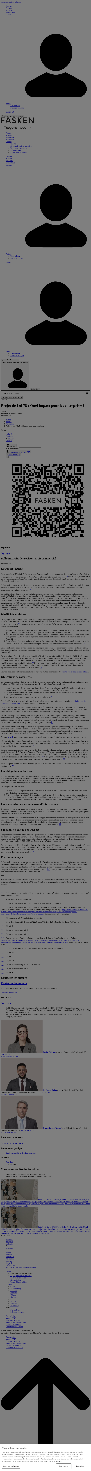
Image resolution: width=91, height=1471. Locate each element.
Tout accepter (63, 1466)
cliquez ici (59, 1461)
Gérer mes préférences (11, 1466)
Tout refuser (80, 1466)
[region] (45, 1457)
